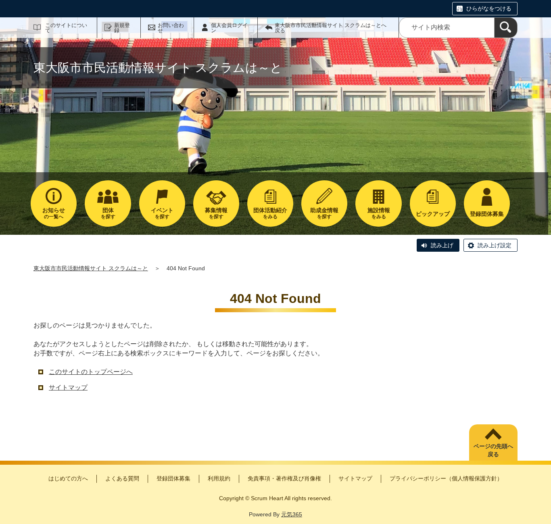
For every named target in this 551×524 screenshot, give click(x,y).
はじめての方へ (68, 478)
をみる (270, 213)
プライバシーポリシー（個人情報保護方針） (446, 478)
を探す (108, 213)
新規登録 (122, 27)
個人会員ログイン (229, 27)
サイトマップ (68, 387)
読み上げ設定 (494, 245)
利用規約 (219, 478)
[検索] (506, 27)
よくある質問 (122, 478)
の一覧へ (53, 213)
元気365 (291, 514)
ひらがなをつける (488, 8)
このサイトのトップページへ (91, 371)
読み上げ (442, 245)
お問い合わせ (171, 27)
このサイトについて (66, 27)
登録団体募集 (173, 478)
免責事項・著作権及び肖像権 (284, 478)
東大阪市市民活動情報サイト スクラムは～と (90, 268)
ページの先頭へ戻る (493, 450)
